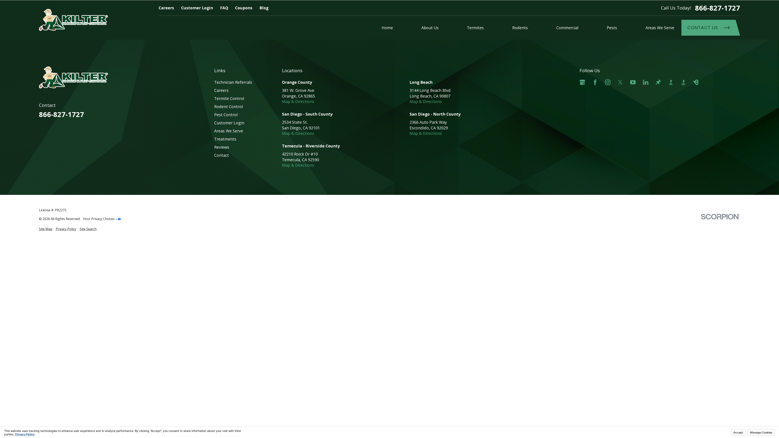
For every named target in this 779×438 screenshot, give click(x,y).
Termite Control (229, 98)
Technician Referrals (233, 82)
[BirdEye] (696, 82)
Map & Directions (298, 101)
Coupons (243, 8)
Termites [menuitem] (475, 27)
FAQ (224, 8)
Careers (166, 8)
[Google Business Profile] (582, 82)
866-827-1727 (717, 8)
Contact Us (702, 28)
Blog (263, 8)
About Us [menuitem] (430, 27)
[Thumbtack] (658, 82)
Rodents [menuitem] (520, 27)
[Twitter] (620, 82)
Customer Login (197, 8)
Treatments (225, 139)
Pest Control (226, 114)
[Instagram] (607, 82)
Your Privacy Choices (99, 219)
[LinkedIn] (645, 82)
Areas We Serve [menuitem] (660, 27)
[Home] (73, 20)
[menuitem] (45, 229)
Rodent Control (228, 106)
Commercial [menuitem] (567, 27)
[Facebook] (595, 82)
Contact (221, 155)
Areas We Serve (228, 131)
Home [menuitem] (387, 27)
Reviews (221, 147)
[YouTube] (633, 82)
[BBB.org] (671, 82)
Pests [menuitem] (612, 27)
